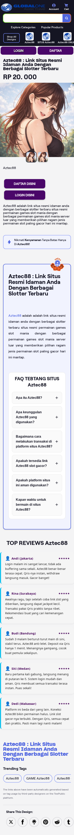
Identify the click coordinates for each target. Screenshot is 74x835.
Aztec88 (14, 315)
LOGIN (18, 50)
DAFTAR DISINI (25, 183)
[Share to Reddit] (57, 821)
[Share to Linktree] (34, 821)
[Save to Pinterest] (46, 821)
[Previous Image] (3, 120)
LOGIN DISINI (24, 195)
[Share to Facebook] (23, 821)
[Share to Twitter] (11, 821)
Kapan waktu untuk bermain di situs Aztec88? (31, 504)
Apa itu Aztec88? (29, 397)
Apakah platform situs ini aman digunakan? (33, 482)
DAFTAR (56, 50)
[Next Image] (70, 120)
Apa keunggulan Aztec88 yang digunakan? (29, 417)
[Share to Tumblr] (69, 821)
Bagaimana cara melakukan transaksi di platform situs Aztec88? (34, 441)
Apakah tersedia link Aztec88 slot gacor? (32, 463)
